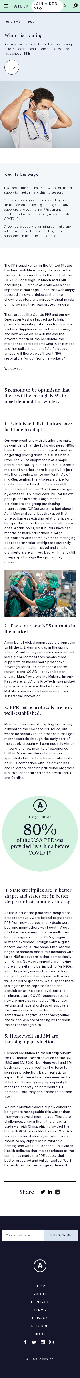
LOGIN (64, 6)
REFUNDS (40, 1326)
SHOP (40, 1286)
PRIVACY (40, 1318)
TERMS (40, 1310)
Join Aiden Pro (46, 6)
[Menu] (6, 5)
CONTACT (40, 1302)
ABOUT (40, 1294)
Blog (40, 1334)
